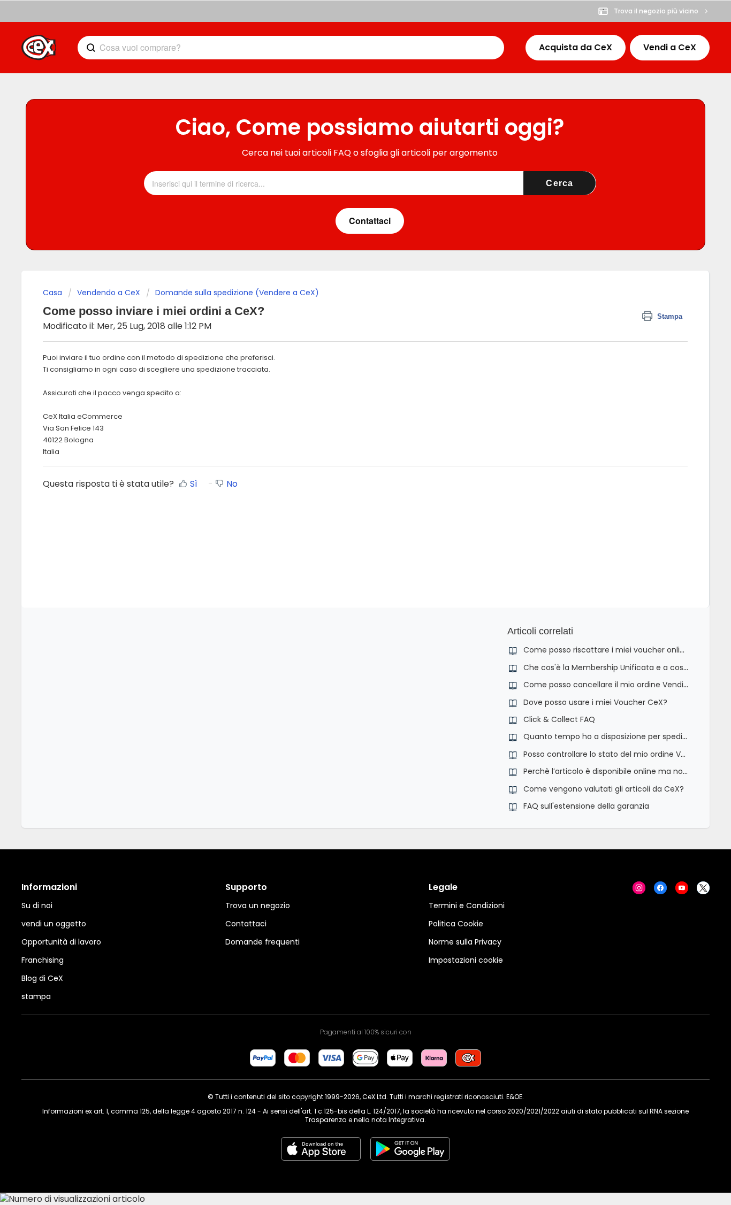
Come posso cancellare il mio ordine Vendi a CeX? (617, 684)
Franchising (42, 960)
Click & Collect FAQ (559, 719)
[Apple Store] (321, 1149)
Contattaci (245, 923)
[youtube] (681, 887)
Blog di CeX (42, 978)
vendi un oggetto (53, 923)
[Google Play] (410, 1149)
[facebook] (660, 887)
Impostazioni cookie (466, 960)
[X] (703, 887)
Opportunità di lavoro (61, 942)
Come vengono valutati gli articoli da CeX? (603, 789)
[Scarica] (345, 474)
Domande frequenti (262, 942)
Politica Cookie (456, 923)
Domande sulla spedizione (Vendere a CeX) (237, 292)
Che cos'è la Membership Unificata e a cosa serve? (619, 667)
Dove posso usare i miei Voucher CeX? (595, 702)
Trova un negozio (257, 905)
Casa (52, 292)
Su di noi (36, 905)
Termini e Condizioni (467, 905)
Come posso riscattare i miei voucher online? (608, 649)
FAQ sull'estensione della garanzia (586, 806)
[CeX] (38, 47)
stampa (36, 996)
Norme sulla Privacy (465, 942)
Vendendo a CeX (108, 292)
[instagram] (639, 887)
